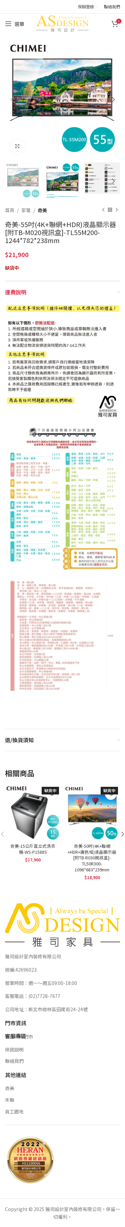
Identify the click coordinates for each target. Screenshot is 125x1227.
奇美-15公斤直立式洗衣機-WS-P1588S (32, 849)
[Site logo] (62, 23)
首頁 (9, 210)
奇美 (42, 210)
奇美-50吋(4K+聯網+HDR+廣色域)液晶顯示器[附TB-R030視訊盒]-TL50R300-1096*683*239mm (92, 858)
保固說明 (14, 1049)
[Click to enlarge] (17, 146)
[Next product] (116, 210)
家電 (26, 210)
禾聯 (9, 1099)
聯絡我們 (14, 1061)
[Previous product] (103, 210)
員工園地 (14, 1111)
